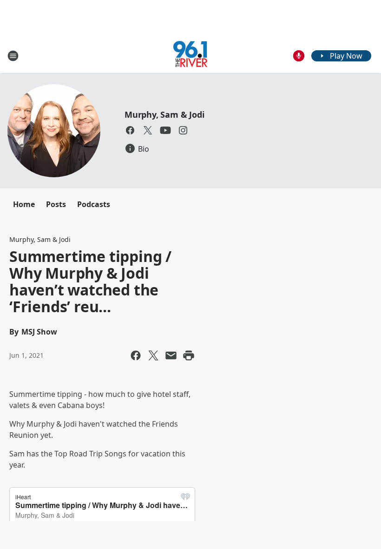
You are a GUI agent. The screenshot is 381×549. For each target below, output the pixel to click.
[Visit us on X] (147, 130)
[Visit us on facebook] (130, 130)
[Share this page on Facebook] (135, 355)
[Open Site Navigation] (13, 55)
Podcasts (93, 204)
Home (24, 204)
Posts (56, 204)
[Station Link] (190, 55)
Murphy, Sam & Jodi (164, 114)
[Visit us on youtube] (165, 130)
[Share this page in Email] (170, 355)
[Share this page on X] (153, 355)
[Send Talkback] (298, 55)
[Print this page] (188, 355)
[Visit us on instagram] (183, 130)
